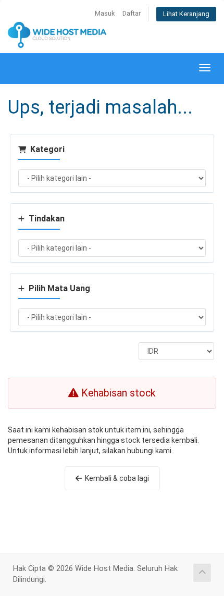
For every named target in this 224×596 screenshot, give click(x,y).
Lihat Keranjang (186, 14)
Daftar (131, 13)
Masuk (105, 13)
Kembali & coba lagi (115, 478)
